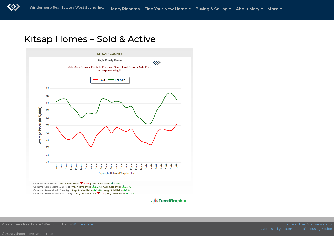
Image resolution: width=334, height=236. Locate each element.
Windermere (82, 224)
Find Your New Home (169, 13)
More (276, 13)
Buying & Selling (214, 13)
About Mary (250, 13)
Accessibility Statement (280, 229)
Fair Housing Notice (316, 229)
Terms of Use (295, 224)
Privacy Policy (321, 224)
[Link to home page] (13, 10)
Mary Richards (125, 9)
